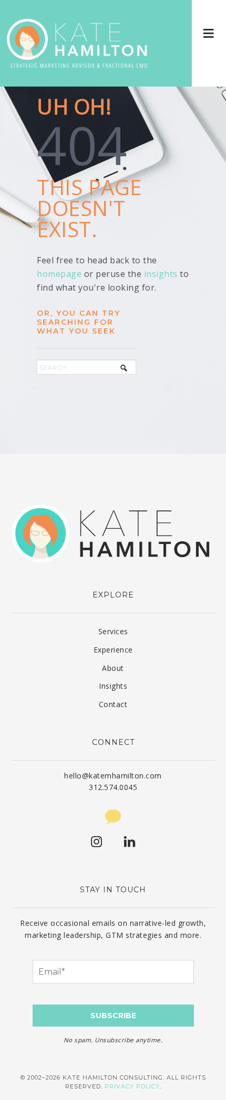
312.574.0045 (113, 787)
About (113, 668)
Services (113, 631)
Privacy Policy (132, 1086)
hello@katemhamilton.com (113, 776)
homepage (59, 274)
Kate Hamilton (79, 43)
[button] (209, 33)
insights (161, 274)
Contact (113, 704)
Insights (113, 686)
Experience (113, 650)
